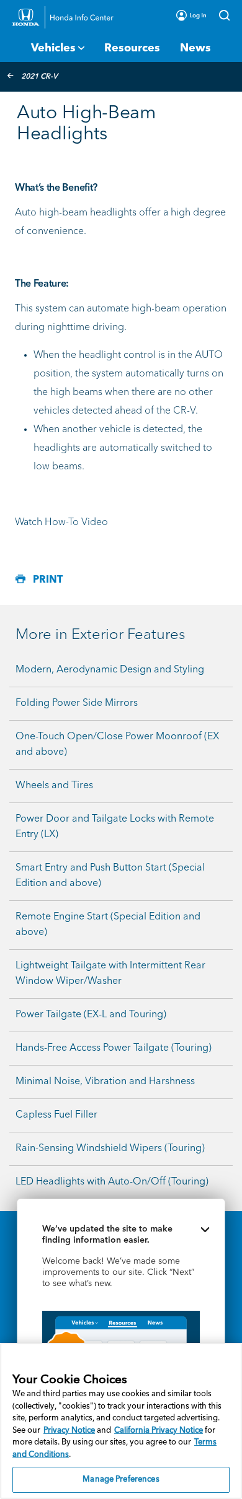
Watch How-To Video (61, 523)
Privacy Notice (69, 1431)
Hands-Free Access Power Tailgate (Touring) (114, 1048)
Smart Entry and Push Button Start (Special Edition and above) (110, 876)
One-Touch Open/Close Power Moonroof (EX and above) (117, 744)
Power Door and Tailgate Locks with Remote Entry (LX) (115, 827)
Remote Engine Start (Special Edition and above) (108, 924)
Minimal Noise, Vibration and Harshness (105, 1082)
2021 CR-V (39, 76)
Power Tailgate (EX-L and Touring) (91, 1015)
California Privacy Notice (158, 1431)
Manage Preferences (121, 1479)
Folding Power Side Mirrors (77, 703)
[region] (121, 1421)
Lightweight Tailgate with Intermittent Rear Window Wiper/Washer (110, 973)
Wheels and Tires (54, 786)
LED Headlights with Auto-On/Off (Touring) (112, 1182)
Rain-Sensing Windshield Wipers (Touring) (110, 1149)
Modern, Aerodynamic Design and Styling (110, 670)
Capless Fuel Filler (56, 1115)
